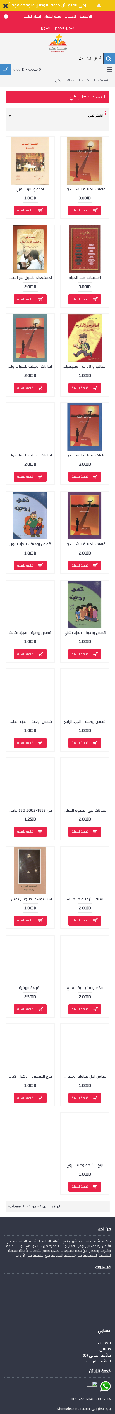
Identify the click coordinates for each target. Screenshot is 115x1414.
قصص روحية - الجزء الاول (30, 544)
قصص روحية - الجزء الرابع (85, 721)
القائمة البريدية (98, 1361)
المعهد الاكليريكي (68, 80)
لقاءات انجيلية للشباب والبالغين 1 (84, 189)
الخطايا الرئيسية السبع (85, 988)
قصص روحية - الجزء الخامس (29, 721)
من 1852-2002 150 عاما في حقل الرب (29, 810)
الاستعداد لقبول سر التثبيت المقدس (29, 277)
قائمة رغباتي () (97, 1356)
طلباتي (105, 1349)
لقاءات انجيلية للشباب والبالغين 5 (84, 544)
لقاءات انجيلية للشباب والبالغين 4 (29, 455)
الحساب (104, 1343)
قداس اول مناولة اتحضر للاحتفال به (84, 1076)
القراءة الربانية (30, 988)
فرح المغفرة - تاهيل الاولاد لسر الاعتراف (29, 1076)
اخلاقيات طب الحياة (85, 277)
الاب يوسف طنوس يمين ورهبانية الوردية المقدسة (29, 899)
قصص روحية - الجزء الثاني (85, 633)
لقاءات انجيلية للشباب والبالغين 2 (29, 366)
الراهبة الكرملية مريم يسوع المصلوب (84, 899)
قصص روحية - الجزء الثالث (30, 633)
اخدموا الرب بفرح (30, 189)
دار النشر (91, 80)
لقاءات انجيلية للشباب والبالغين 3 (84, 455)
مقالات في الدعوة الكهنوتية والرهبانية (84, 810)
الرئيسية (105, 80)
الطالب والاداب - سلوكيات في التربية (84, 366)
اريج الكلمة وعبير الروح (85, 1165)
